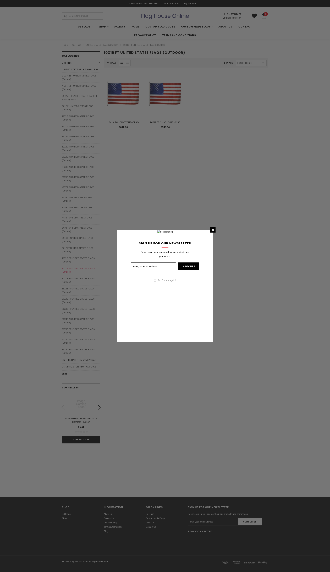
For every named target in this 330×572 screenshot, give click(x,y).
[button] (213, 230)
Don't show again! (167, 280)
